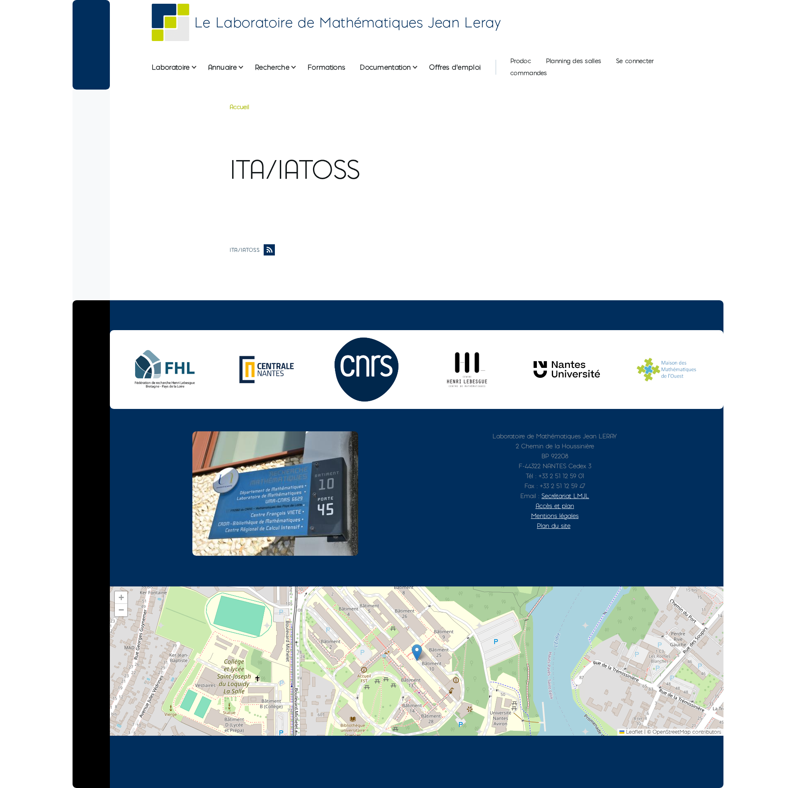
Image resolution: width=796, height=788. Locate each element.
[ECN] (266, 369)
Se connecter (635, 61)
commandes (528, 73)
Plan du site (553, 526)
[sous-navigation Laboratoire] (199, 67)
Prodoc (520, 61)
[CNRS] (366, 369)
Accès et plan (555, 506)
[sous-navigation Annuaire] (246, 67)
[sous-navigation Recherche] (298, 67)
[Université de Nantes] (567, 369)
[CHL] (467, 369)
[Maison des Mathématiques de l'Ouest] (666, 369)
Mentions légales (555, 516)
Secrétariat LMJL (565, 496)
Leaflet (633, 732)
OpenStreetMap (672, 732)
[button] (417, 652)
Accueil (239, 107)
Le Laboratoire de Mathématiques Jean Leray (347, 22)
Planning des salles (573, 61)
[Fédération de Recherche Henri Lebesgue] (166, 369)
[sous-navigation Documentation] (420, 67)
